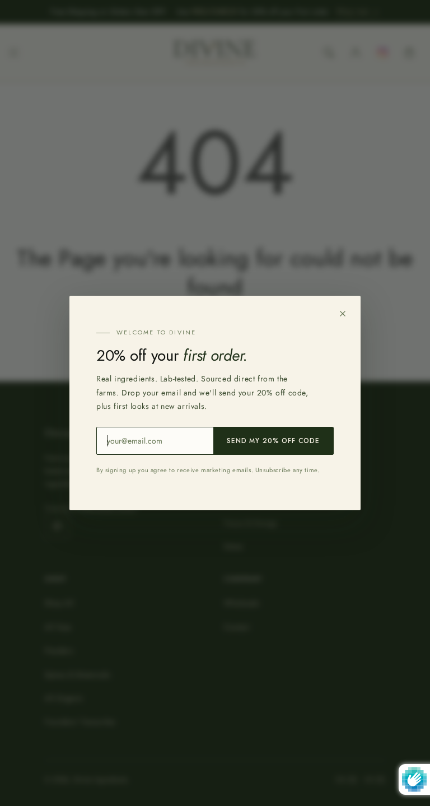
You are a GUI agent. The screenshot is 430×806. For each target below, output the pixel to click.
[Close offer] (343, 314)
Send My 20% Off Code (273, 441)
